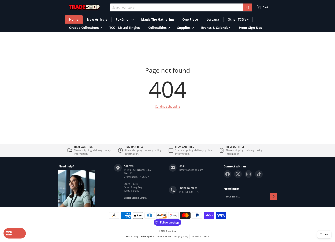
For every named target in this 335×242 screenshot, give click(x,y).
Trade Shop (171, 231)
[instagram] (248, 174)
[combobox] (181, 7)
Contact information (200, 236)
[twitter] (238, 174)
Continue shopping (167, 106)
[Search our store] (247, 7)
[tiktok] (259, 174)
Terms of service (164, 236)
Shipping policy (181, 236)
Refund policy (132, 236)
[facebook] (227, 174)
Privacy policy (147, 236)
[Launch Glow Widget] (14, 233)
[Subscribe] (273, 196)
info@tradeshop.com (191, 169)
